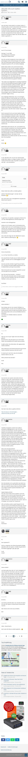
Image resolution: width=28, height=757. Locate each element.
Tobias (5, 677)
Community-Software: (14, 754)
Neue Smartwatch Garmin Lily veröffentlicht (14, 684)
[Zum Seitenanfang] (26, 755)
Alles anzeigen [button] (14, 186)
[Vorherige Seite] (6, 636)
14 (19, 636)
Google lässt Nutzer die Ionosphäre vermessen (15, 675)
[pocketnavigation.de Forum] (5, 1)
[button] (26, 1)
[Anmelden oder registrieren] (22, 1)
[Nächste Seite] (22, 636)
